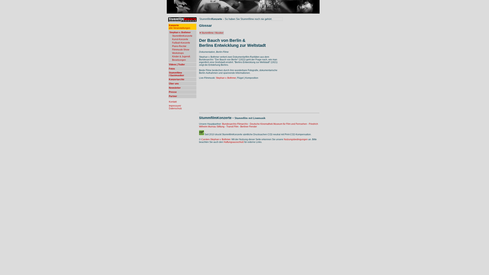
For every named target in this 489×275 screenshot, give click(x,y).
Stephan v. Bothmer (226, 78)
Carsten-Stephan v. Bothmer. (216, 139)
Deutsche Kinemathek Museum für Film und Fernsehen (278, 124)
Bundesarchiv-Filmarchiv (235, 124)
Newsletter (175, 88)
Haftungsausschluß (234, 142)
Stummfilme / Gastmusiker (176, 74)
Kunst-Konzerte (180, 39)
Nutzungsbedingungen (296, 139)
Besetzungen (179, 60)
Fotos (172, 68)
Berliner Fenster (248, 126)
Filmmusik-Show (180, 49)
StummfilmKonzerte (182, 36)
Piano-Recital (179, 46)
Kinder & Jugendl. (181, 56)
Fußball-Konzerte (181, 42)
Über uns (174, 83)
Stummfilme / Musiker (212, 33)
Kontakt (173, 101)
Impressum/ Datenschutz (175, 107)
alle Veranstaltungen (179, 26)
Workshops (178, 53)
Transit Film (232, 126)
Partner (173, 96)
